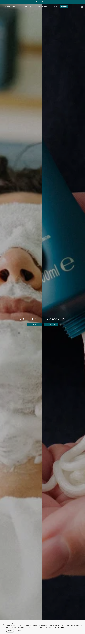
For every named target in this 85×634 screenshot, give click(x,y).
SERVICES (32, 6)
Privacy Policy (60, 627)
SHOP (25, 6)
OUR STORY (54, 6)
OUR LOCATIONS (43, 6)
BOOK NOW (64, 6)
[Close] (83, 622)
